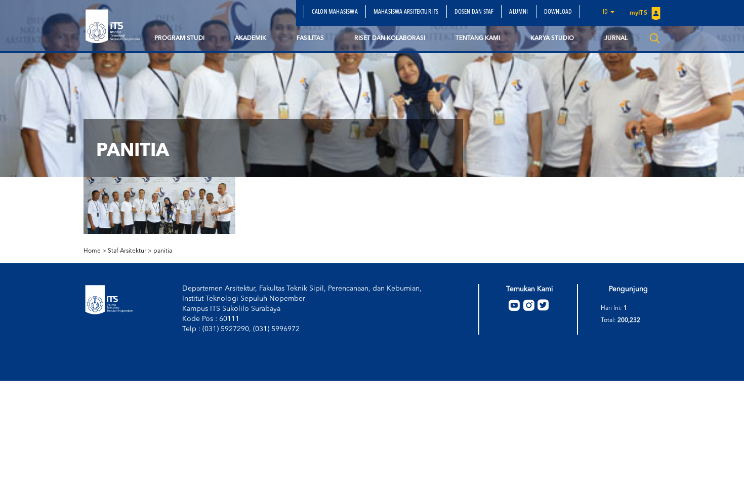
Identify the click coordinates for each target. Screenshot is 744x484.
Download (558, 12)
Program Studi (179, 38)
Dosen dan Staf (474, 12)
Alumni (518, 12)
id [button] (606, 12)
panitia (162, 251)
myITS (639, 13)
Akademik (250, 38)
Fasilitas (310, 38)
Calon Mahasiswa (335, 12)
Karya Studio (552, 38)
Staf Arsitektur (127, 251)
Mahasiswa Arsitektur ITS (406, 12)
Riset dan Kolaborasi (389, 38)
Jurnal (616, 38)
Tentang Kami (478, 38)
